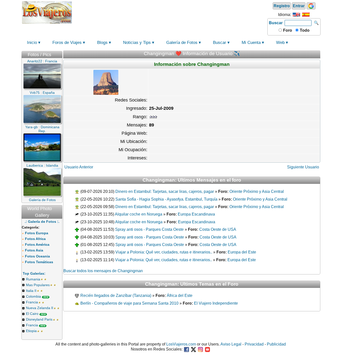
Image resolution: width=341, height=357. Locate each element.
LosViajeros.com (181, 344)
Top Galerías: (34, 273)
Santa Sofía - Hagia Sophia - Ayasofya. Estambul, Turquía (166, 199)
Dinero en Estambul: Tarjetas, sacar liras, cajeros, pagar (164, 191)
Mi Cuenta (251, 42)
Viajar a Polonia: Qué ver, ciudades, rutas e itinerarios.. (163, 252)
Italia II (31, 291)
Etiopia (31, 331)
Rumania (33, 279)
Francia (32, 302)
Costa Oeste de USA (217, 229)
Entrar (299, 6)
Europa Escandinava (196, 214)
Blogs (102, 42)
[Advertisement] (170, 12)
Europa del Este (242, 252)
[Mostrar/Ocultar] (59, 53)
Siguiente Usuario (303, 167)
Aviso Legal (230, 344)
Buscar (276, 23)
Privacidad (254, 344)
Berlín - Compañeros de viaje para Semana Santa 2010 (128, 303)
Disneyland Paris (39, 319)
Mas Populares (38, 285)
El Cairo (32, 314)
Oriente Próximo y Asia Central (256, 191)
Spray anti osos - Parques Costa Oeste (149, 229)
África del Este (179, 295)
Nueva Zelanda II (39, 308)
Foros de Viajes (67, 42)
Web (280, 42)
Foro (287, 30)
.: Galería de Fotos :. (42, 222)
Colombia (33, 296)
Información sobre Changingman (192, 64)
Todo (304, 30)
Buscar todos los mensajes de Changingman (103, 271)
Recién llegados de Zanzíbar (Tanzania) (115, 295)
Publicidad (276, 344)
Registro (282, 6)
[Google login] (311, 5)
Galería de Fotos (181, 42)
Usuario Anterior (78, 167)
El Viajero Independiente (216, 303)
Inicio (32, 42)
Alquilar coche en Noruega (138, 214)
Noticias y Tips (137, 42)
